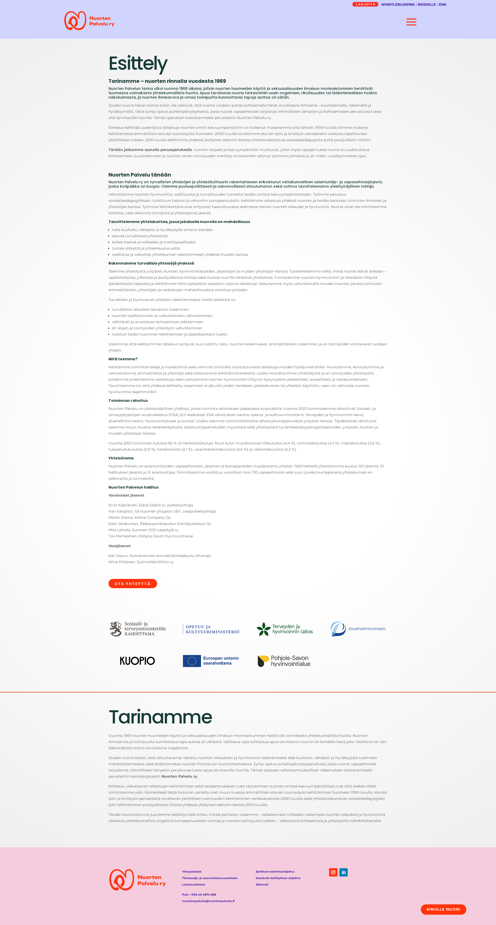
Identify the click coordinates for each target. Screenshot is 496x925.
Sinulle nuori (444, 909)
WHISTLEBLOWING (398, 4)
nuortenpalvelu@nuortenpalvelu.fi (208, 901)
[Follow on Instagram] (333, 872)
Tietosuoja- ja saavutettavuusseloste (209, 878)
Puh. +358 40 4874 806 (199, 894)
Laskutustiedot (193, 884)
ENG (442, 4)
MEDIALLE (427, 4)
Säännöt (262, 884)
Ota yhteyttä (133, 584)
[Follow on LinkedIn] (343, 872)
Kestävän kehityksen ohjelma (278, 878)
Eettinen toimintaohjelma (275, 871)
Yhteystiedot (192, 871)
